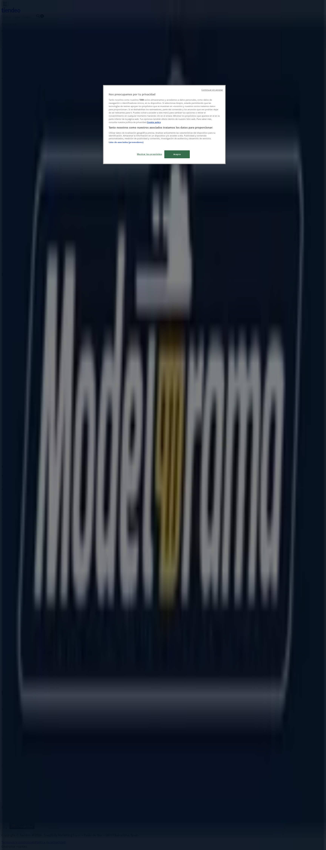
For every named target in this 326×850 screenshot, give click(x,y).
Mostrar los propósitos (149, 154)
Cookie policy (154, 122)
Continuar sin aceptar (212, 90)
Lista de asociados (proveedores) (126, 142)
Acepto (177, 154)
